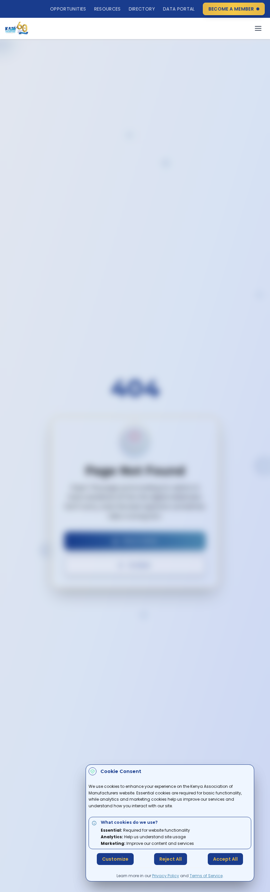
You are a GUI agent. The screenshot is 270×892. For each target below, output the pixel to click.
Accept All (225, 859)
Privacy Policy (165, 875)
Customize (115, 859)
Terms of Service (206, 875)
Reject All (170, 859)
